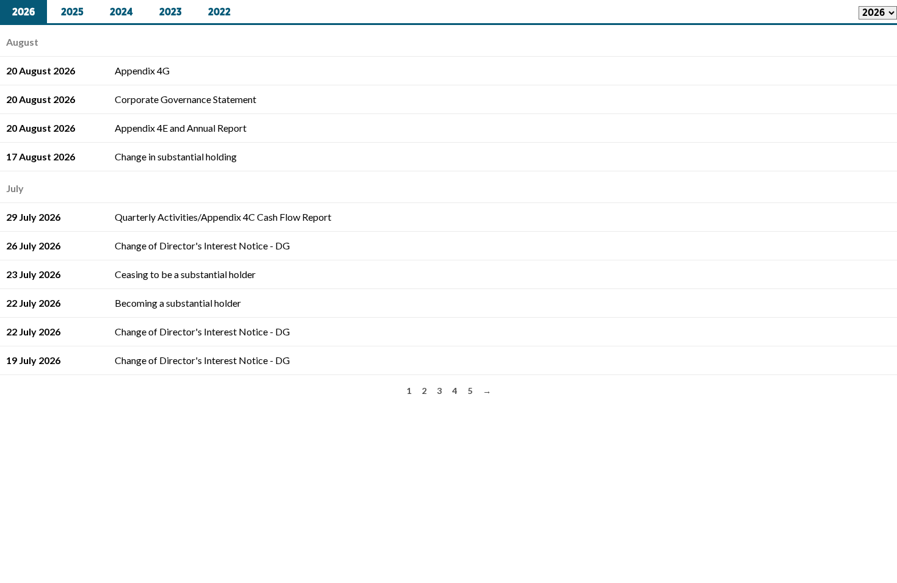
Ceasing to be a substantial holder (185, 274)
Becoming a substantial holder (178, 303)
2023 (170, 12)
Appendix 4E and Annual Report (181, 128)
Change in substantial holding (176, 156)
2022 (219, 12)
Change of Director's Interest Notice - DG (202, 245)
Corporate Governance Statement (185, 99)
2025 (72, 12)
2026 (23, 12)
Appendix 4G (142, 70)
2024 (121, 12)
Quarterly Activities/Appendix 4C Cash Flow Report (223, 217)
